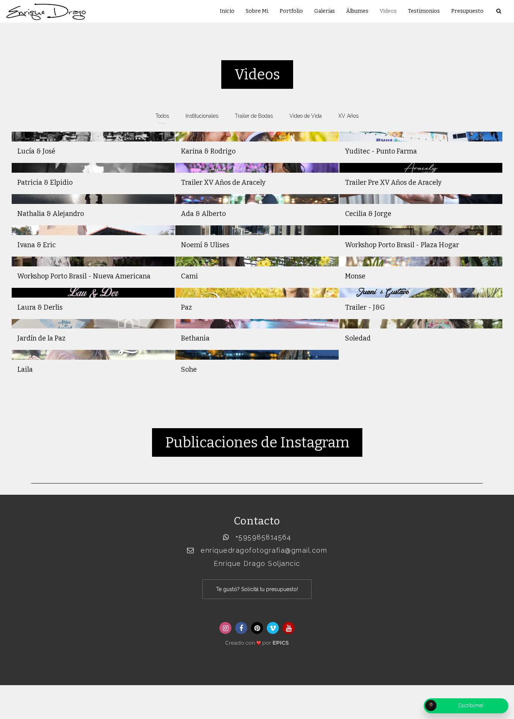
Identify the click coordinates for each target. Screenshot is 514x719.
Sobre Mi (257, 11)
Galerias (324, 11)
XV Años (348, 116)
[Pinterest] (257, 628)
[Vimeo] (273, 628)
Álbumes (357, 11)
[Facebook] (241, 628)
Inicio (227, 11)
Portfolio (291, 11)
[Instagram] (225, 628)
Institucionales (202, 116)
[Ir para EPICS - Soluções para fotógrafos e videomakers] (257, 640)
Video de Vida (305, 116)
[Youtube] (289, 628)
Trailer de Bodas (254, 116)
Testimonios (424, 11)
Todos (162, 116)
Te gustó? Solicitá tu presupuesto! (257, 589)
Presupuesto (467, 11)
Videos (388, 11)
